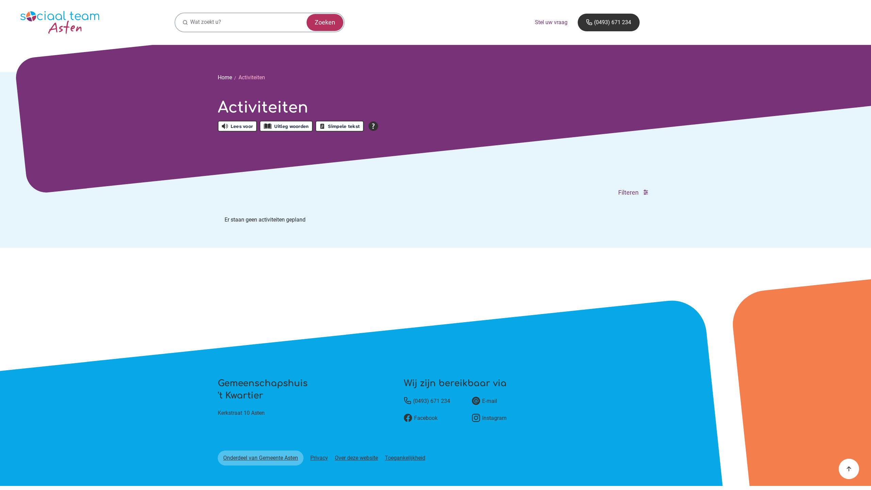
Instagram (494, 418)
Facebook (426, 418)
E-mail (489, 401)
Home (225, 77)
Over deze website (356, 458)
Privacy (319, 458)
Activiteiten (252, 77)
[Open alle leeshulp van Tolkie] (373, 126)
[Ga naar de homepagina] (59, 22)
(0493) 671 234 (612, 22)
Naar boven (849, 469)
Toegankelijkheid (405, 458)
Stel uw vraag (551, 22)
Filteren (629, 192)
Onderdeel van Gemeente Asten (260, 458)
